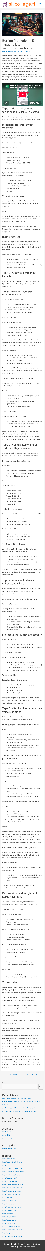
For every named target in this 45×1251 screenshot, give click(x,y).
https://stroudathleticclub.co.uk (12, 1162)
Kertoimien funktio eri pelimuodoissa (14, 1105)
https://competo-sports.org (11, 1207)
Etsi (3, 1083)
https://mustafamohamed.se (11, 1159)
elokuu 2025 (6, 1135)
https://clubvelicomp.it (9, 1223)
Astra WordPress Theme (27, 1247)
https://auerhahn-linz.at (10, 1213)
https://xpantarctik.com (10, 1197)
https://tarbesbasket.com (10, 1181)
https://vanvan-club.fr (9, 1178)
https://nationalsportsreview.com (13, 1175)
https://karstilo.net (8, 1204)
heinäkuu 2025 (7, 1138)
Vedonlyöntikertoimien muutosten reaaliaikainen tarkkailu (21, 1101)
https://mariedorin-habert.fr (11, 1191)
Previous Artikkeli (14, 1075)
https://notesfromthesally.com (12, 1168)
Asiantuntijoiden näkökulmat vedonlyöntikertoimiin (19, 1111)
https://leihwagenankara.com (12, 1230)
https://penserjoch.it (9, 1210)
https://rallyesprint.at (9, 1217)
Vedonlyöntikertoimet (9, 51)
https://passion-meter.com (11, 1194)
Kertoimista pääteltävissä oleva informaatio (16, 1098)
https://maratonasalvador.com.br (13, 1236)
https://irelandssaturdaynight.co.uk (14, 1172)
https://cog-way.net (9, 1233)
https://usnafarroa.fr (9, 1201)
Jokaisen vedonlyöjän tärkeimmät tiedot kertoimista (19, 1108)
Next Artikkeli (31, 1075)
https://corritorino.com (9, 1220)
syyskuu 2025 (7, 1132)
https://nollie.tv (7, 1165)
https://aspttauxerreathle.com (12, 1188)
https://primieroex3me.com (11, 1226)
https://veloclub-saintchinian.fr (12, 1184)
